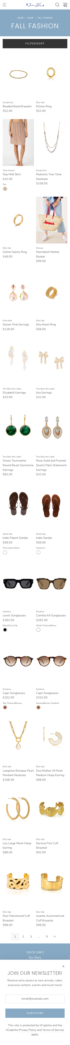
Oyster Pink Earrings (16, 325)
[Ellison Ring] (51, 74)
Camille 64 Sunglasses (51, 615)
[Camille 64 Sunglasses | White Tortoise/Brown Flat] (38, 630)
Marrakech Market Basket (47, 254)
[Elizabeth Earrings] (18, 360)
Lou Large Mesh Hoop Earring (17, 845)
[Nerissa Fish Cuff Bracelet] (51, 811)
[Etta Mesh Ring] (51, 292)
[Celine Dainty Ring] (18, 220)
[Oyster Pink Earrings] (18, 292)
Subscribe (35, 1013)
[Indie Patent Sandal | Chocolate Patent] (5, 552)
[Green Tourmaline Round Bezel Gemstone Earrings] (18, 428)
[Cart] (65, 5)
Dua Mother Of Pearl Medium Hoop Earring (50, 773)
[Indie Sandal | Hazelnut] (38, 552)
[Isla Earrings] (51, 360)
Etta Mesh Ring (46, 325)
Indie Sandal (44, 538)
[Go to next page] (55, 937)
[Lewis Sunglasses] (18, 583)
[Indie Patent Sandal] (18, 506)
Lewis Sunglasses (14, 615)
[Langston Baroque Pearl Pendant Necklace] (18, 738)
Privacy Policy (27, 1030)
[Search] (57, 5)
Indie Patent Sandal (15, 538)
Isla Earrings (44, 393)
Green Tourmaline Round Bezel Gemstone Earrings (18, 465)
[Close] (63, 966)
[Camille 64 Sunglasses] (51, 583)
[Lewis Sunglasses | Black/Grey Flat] (5, 630)
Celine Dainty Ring (15, 252)
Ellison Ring (44, 106)
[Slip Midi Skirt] (18, 142)
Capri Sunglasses (14, 693)
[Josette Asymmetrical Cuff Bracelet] (51, 884)
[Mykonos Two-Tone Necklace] (51, 142)
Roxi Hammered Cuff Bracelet (16, 918)
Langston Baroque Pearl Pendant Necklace (18, 773)
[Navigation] (4, 4)
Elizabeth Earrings (14, 393)
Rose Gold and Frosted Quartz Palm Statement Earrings (51, 465)
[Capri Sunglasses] (18, 661)
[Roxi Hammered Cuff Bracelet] (18, 884)
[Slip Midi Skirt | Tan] (5, 189)
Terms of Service (53, 1030)
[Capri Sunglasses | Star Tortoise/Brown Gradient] (5, 707)
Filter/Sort (35, 43)
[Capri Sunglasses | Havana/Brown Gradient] (38, 707)
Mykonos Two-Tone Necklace (49, 176)
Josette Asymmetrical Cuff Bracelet (50, 918)
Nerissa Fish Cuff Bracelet (47, 845)
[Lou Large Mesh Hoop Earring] (18, 811)
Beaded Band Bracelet (17, 106)
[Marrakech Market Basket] (51, 220)
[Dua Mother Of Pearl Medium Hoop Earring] (51, 738)
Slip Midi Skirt (12, 174)
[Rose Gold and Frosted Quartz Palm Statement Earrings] (51, 428)
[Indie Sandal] (51, 506)
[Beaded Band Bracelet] (18, 74)
